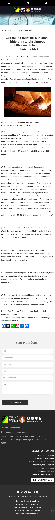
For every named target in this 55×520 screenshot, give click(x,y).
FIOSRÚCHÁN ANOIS (42, 480)
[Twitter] (21, 492)
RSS (22, 496)
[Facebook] (18, 492)
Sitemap (16, 496)
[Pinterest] (29, 492)
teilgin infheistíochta (20, 125)
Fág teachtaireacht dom (39, 57)
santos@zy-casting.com (21, 432)
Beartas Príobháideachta (38, 496)
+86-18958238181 (12, 428)
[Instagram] (33, 492)
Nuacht (13, 30)
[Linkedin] (25, 492)
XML (26, 496)
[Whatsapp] (37, 492)
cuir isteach (15, 402)
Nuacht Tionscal (25, 30)
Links (10, 496)
